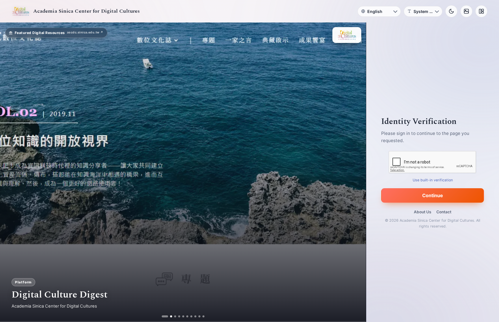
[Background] (466, 11)
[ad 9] (199, 316)
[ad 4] (179, 316)
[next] (355, 172)
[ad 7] (191, 316)
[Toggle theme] (451, 11)
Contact (443, 212)
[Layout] (481, 11)
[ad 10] (203, 316)
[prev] (10, 172)
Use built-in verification (433, 180)
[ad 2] (167, 316)
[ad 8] (195, 316)
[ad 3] (173, 316)
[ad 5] (183, 316)
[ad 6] (187, 316)
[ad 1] (163, 316)
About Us (422, 212)
